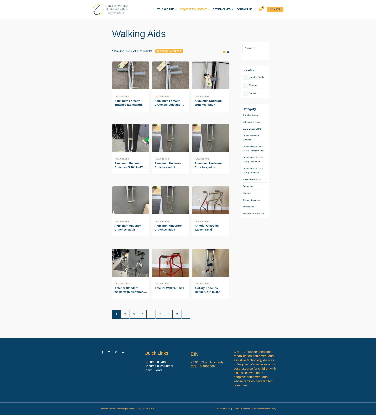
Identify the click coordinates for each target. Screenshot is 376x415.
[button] (175, 9)
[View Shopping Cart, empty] (260, 9)
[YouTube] (109, 352)
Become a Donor (156, 362)
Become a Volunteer (159, 366)
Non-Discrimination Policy (265, 409)
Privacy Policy (223, 409)
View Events (153, 370)
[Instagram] (115, 352)
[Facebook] (102, 352)
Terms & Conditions (242, 409)
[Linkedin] (122, 352)
